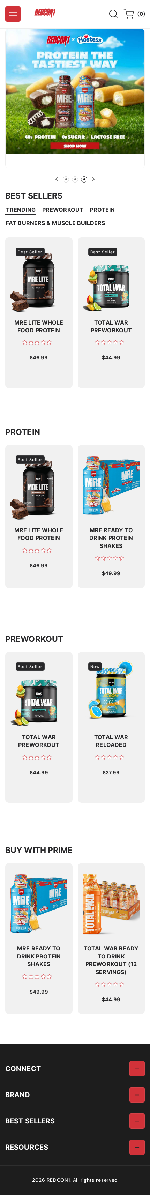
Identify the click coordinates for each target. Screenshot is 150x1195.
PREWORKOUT (62, 209)
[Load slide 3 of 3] (84, 179)
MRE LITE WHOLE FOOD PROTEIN (32, 250)
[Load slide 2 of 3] (75, 179)
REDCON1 (58, 1180)
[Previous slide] (57, 179)
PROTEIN (102, 209)
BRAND (17, 1094)
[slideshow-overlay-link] (75, 91)
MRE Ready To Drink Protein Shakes (109, 457)
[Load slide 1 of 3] (66, 179)
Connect (23, 1068)
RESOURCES (26, 1147)
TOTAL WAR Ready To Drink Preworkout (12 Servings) (110, 878)
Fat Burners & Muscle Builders (55, 223)
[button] (13, 14)
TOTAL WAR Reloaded (111, 660)
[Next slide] (93, 179)
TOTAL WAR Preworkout (98, 250)
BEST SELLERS (30, 1120)
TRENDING (21, 209)
